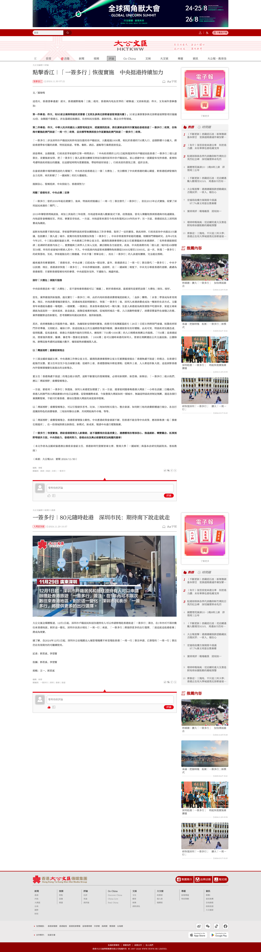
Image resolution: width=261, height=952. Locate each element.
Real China (113, 903)
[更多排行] (185, 127)
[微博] (165, 470)
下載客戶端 (221, 32)
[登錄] (200, 32)
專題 (183, 891)
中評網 (97, 926)
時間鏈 (206, 127)
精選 (61, 903)
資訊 (208, 891)
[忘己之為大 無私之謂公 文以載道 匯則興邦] (189, 47)
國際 (36, 910)
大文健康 (209, 910)
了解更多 (205, 116)
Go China (113, 891)
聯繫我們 (127, 945)
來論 (85, 899)
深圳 (52, 683)
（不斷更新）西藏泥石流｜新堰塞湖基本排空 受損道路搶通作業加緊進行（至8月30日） (206, 136)
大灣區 (37, 903)
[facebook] (171, 682)
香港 (42, 471)
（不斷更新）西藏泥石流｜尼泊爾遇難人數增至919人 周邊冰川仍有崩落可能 (206, 180)
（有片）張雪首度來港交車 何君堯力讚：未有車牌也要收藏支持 (206, 147)
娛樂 (134, 903)
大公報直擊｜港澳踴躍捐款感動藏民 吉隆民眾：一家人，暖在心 (207, 191)
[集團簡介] (179, 879)
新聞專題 (185, 895)
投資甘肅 (51, 935)
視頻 (61, 891)
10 (184, 233)
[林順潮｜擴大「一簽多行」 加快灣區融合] (204, 267)
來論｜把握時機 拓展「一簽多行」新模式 (204, 326)
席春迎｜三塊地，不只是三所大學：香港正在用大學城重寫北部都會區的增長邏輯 (206, 235)
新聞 (47, 510)
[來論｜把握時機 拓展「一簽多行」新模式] (204, 308)
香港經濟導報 (74, 926)
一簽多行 (61, 471)
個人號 (160, 899)
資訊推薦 (209, 899)
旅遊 (48, 471)
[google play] (219, 935)
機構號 (160, 903)
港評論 (86, 903)
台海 (36, 906)
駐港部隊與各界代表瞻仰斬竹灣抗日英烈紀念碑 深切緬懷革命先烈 (206, 158)
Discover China (115, 895)
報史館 (223, 879)
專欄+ (208, 895)
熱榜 (191, 127)
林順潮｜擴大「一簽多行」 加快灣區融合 (204, 285)
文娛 (134, 891)
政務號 (160, 895)
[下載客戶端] (215, 32)
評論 (47, 65)
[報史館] (216, 879)
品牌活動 (205, 879)
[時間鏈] (199, 127)
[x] (175, 470)
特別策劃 (185, 899)
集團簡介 (186, 879)
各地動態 (209, 903)
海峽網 (104, 926)
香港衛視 (63, 926)
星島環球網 (87, 926)
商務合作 (138, 945)
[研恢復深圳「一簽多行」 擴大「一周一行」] (204, 391)
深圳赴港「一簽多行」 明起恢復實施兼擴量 (204, 367)
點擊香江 (37, 81)
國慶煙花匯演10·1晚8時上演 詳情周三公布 (206, 169)
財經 (36, 914)
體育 (134, 899)
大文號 (160, 891)
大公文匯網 (37, 65)
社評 (85, 895)
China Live (113, 899)
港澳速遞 (209, 906)
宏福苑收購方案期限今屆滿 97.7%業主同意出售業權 (202, 202)
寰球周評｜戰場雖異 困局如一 (204, 211)
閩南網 (112, 926)
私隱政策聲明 (113, 945)
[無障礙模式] (207, 32)
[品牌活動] (197, 879)
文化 (134, 895)
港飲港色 (136, 906)
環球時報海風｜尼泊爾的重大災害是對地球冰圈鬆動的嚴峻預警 (206, 224)
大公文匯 (130, 45)
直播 (61, 899)
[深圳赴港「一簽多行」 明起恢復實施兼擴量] (204, 349)
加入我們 (149, 945)
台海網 (120, 926)
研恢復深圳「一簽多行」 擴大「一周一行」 (204, 408)
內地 (36, 899)
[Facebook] (171, 470)
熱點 (61, 895)
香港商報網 (52, 926)
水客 (54, 471)
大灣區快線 (38, 526)
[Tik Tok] (217, 926)
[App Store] (197, 935)
